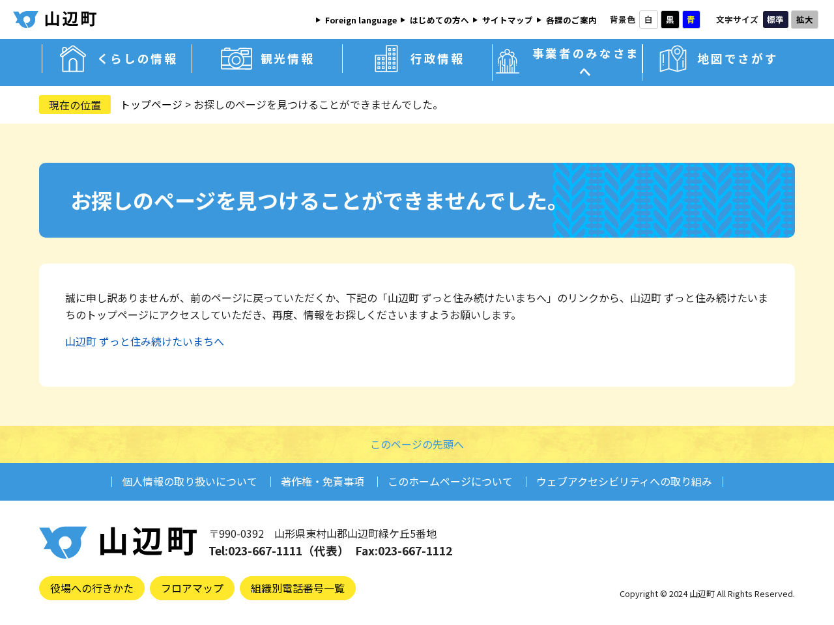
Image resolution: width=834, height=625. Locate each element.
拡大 (804, 19)
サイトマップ (507, 20)
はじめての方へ (439, 20)
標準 (775, 19)
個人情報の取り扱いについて (189, 481)
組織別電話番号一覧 (298, 588)
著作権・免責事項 (322, 481)
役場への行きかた (92, 588)
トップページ (151, 104)
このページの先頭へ (417, 444)
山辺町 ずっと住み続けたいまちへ (144, 341)
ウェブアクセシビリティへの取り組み (624, 481)
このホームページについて (450, 481)
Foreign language (361, 20)
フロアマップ (192, 588)
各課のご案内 (571, 20)
